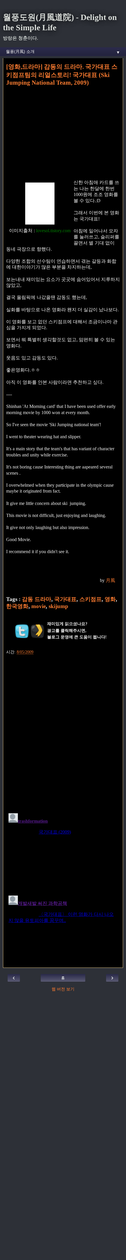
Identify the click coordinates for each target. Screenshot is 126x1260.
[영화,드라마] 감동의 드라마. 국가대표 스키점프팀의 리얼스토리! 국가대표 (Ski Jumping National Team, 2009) (62, 74)
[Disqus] (63, 731)
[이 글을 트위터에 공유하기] (22, 631)
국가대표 (65, 599)
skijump (58, 606)
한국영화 (17, 606)
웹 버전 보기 (63, 989)
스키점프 (90, 599)
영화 (110, 599)
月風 (110, 580)
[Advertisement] (63, 132)
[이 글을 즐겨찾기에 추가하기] (37, 631)
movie (38, 606)
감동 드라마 (36, 599)
